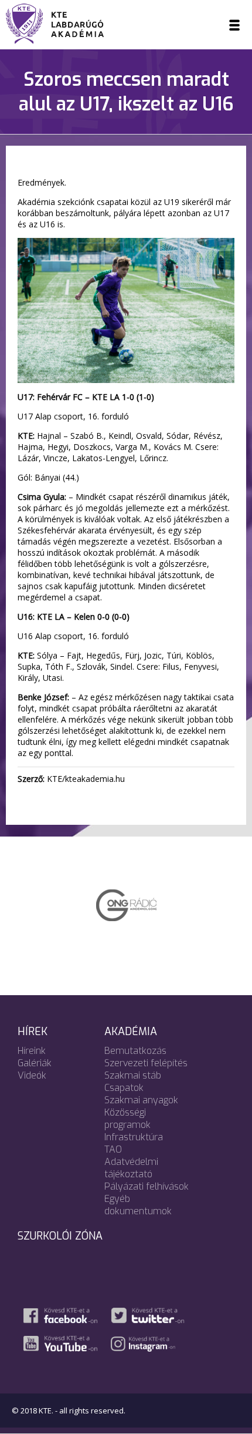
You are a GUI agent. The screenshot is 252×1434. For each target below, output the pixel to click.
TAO (113, 1149)
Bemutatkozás (135, 1051)
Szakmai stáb (132, 1075)
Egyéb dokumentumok (138, 1205)
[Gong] (126, 904)
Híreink (32, 1051)
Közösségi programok (127, 1118)
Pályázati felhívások (146, 1186)
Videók (32, 1075)
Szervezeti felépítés (146, 1063)
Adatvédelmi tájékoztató (131, 1168)
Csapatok (124, 1088)
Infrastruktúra (133, 1137)
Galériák (35, 1063)
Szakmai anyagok (141, 1100)
